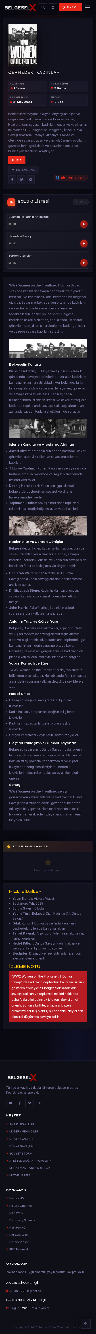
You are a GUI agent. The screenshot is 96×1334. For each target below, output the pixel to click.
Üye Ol (72, 7)
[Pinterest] (31, 179)
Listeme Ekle (26, 169)
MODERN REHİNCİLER (23, 1131)
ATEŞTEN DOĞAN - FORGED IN (30, 1160)
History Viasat (19, 1242)
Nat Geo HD (17, 1227)
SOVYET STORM (20, 1153)
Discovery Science (22, 1220)
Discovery (16, 1213)
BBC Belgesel (18, 1249)
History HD (16, 1198)
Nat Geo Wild (18, 1235)
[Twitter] (21, 179)
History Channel (20, 1205)
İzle (19, 160)
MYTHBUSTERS (20, 1175)
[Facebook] (12, 179)
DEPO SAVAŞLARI (21, 1138)
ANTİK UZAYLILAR (21, 1124)
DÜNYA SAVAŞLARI (22, 1146)
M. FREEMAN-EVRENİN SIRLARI (29, 1168)
